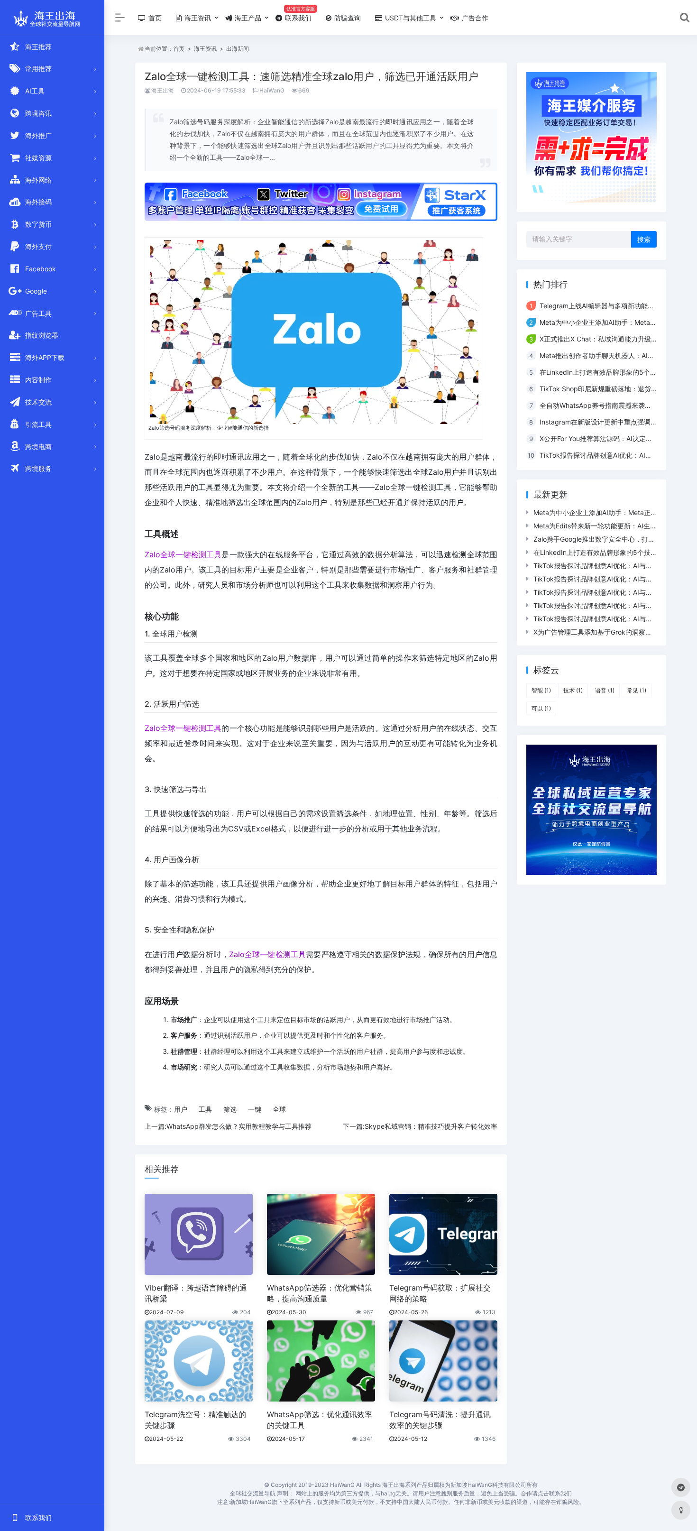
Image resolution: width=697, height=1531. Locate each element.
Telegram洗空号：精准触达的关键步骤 (195, 1420)
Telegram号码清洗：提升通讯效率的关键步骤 (440, 1420)
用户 (180, 1109)
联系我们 (297, 18)
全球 (279, 1109)
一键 (254, 1109)
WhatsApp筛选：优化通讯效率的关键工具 (319, 1420)
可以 (541, 708)
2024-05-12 (410, 1438)
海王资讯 (197, 18)
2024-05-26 (411, 1312)
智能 (541, 690)
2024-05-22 (166, 1438)
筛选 (230, 1109)
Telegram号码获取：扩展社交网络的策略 (440, 1293)
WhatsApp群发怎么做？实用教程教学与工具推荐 (239, 1126)
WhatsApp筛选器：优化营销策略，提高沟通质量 (319, 1293)
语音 (604, 690)
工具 (205, 1109)
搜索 (644, 239)
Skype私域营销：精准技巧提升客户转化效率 (431, 1126)
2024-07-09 (166, 1312)
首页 (154, 18)
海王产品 (247, 18)
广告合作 (474, 18)
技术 (573, 690)
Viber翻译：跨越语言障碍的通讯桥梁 (196, 1293)
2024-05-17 (288, 1438)
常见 (636, 690)
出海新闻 (237, 48)
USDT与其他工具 (409, 18)
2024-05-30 (289, 1312)
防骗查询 (346, 18)
